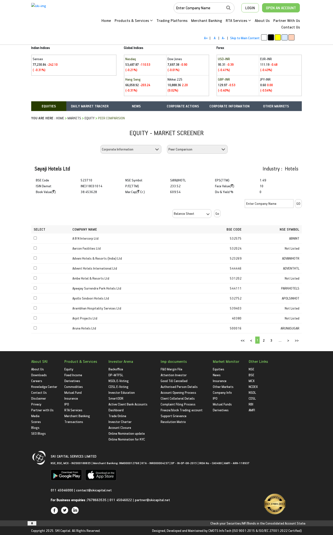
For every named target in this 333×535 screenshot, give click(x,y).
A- (223, 38)
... (280, 340)
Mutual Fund (73, 392)
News (217, 375)
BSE (251, 375)
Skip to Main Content (245, 38)
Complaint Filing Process (178, 404)
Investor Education (121, 392)
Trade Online (117, 415)
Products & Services (132, 20)
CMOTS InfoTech (219, 530)
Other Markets (223, 386)
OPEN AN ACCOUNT (281, 7)
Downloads (39, 375)
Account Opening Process (178, 392)
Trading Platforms (172, 20)
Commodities (73, 386)
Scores (36, 421)
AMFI (252, 410)
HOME (60, 118)
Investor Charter (120, 421)
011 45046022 (121, 499)
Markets (74, 118)
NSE (251, 369)
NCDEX (253, 386)
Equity (90, 118)
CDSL (252, 398)
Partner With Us (286, 20)
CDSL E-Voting (118, 386)
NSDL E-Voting (118, 380)
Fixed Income (73, 375)
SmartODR (115, 398)
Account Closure (119, 427)
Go (217, 213)
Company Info (222, 392)
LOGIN (250, 7)
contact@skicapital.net (94, 490)
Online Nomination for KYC (126, 439)
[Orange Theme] (291, 37)
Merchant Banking (206, 20)
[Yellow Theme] (278, 37)
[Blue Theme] (285, 37)
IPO (66, 404)
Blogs (35, 427)
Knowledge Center (44, 386)
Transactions (73, 421)
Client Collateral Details (178, 398)
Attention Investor (174, 375)
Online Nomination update (126, 433)
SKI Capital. (63, 530)
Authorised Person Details (179, 386)
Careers (36, 380)
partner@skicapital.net (152, 499)
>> (297, 340)
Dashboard (116, 410)
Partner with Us (42, 410)
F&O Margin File (171, 369)
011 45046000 (62, 490)
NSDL (252, 392)
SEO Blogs (38, 433)
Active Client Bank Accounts (127, 404)
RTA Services (237, 20)
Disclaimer (38, 398)
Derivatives (72, 380)
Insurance (71, 398)
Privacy (36, 404)
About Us (262, 20)
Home (106, 20)
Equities (218, 369)
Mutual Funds (222, 404)
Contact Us (290, 27)
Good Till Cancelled (174, 380)
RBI (251, 404)
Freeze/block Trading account (182, 410)
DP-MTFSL (115, 375)
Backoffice (115, 369)
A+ (206, 38)
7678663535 (97, 499)
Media (35, 415)
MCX (252, 380)
